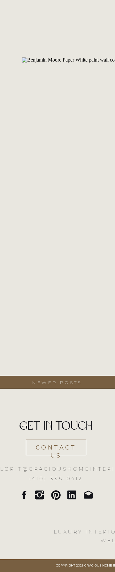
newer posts (57, 382)
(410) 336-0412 (56, 478)
